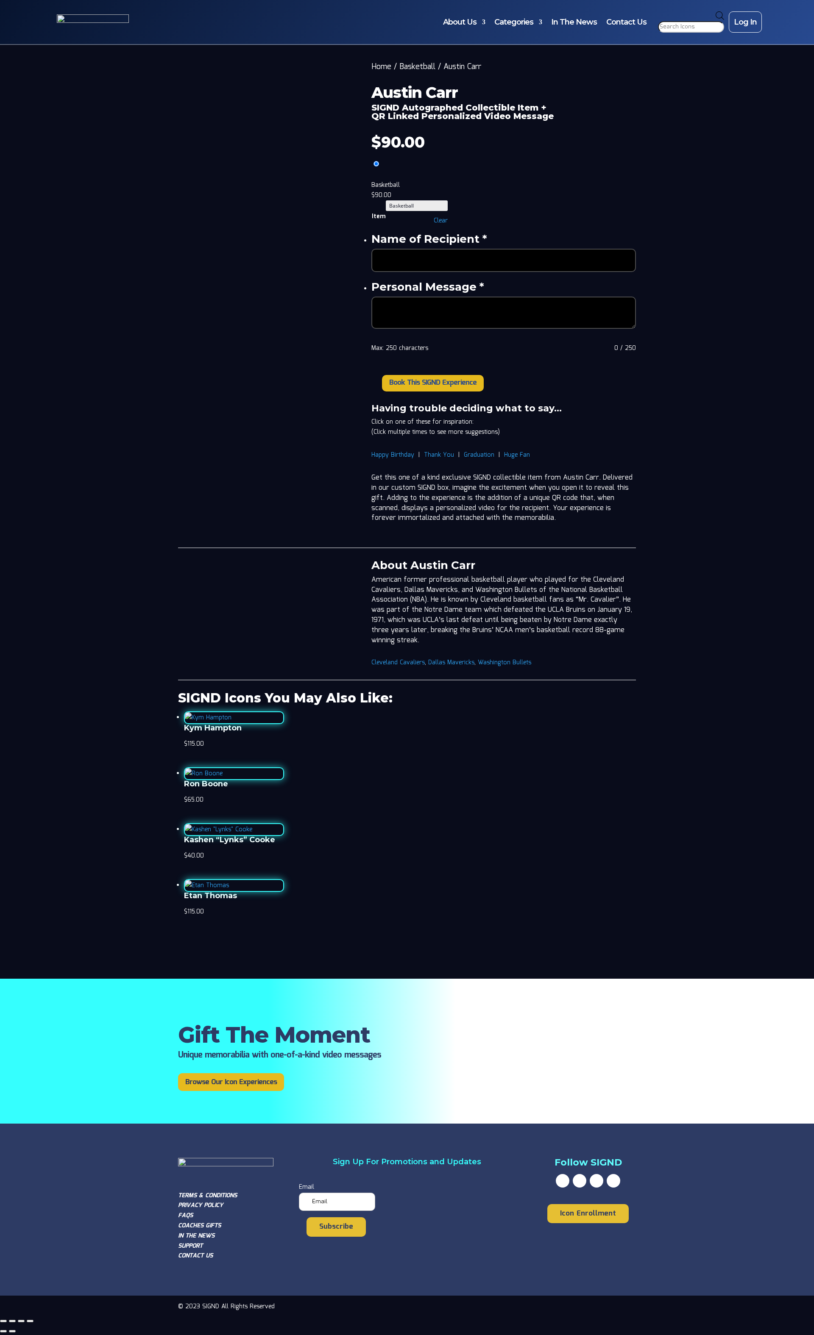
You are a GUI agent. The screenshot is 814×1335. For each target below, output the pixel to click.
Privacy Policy (200, 1205)
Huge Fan (517, 455)
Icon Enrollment (588, 1213)
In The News (574, 22)
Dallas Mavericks (451, 662)
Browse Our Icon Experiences (231, 1082)
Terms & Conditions (207, 1195)
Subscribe (336, 1226)
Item (378, 216)
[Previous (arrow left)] (3, 1331)
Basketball (417, 67)
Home (381, 67)
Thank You (439, 455)
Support (190, 1246)
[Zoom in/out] (3, 1321)
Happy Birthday (392, 455)
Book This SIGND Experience (433, 383)
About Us (460, 22)
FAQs (185, 1215)
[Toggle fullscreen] (12, 1321)
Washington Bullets (504, 662)
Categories (513, 22)
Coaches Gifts (199, 1225)
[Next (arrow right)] (12, 1331)
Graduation (479, 455)
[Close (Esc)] (30, 1321)
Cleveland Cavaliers (398, 662)
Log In (745, 22)
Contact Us (626, 22)
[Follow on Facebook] (562, 1181)
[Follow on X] (579, 1181)
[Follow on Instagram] (596, 1181)
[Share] (21, 1321)
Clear (441, 221)
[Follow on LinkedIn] (613, 1181)
